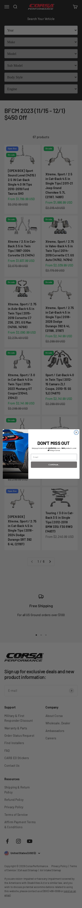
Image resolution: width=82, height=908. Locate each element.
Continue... (53, 464)
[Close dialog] (76, 432)
